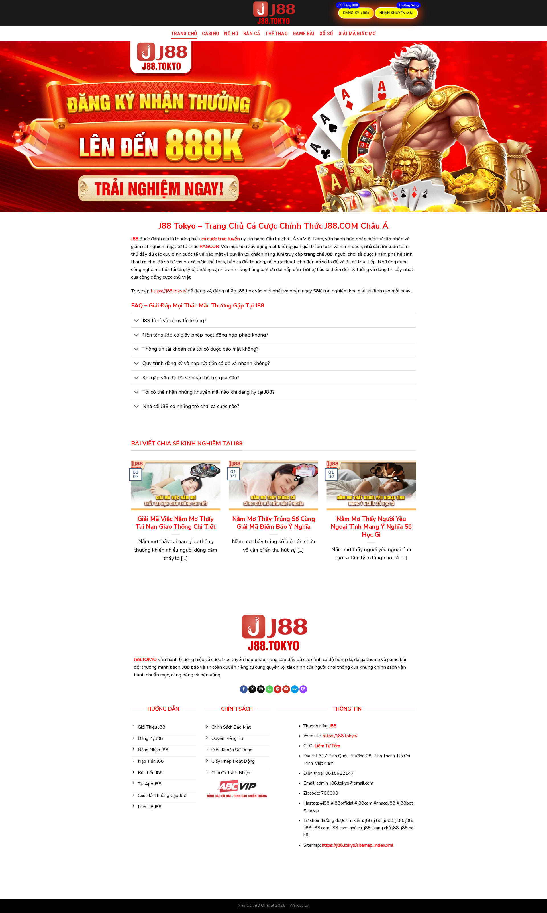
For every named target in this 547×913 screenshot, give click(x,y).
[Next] (417, 523)
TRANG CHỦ (184, 33)
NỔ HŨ (231, 33)
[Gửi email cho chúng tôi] (261, 689)
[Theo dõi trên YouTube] (286, 689)
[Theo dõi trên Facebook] (244, 689)
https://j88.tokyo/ (169, 291)
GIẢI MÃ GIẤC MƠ (357, 33)
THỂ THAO (276, 33)
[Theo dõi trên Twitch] (303, 689)
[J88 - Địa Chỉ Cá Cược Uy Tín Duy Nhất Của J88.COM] (273, 13)
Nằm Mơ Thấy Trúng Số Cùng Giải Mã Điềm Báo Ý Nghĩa (273, 523)
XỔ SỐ (326, 33)
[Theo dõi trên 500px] (295, 689)
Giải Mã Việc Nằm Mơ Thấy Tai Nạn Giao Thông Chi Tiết (176, 523)
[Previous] (130, 523)
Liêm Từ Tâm (327, 746)
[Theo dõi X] (252, 689)
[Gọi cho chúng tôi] (269, 689)
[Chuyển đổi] (136, 321)
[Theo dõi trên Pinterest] (277, 689)
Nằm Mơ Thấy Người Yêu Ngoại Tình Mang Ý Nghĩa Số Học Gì (371, 527)
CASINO (210, 33)
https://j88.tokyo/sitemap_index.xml (357, 845)
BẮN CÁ (251, 33)
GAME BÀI (304, 33)
